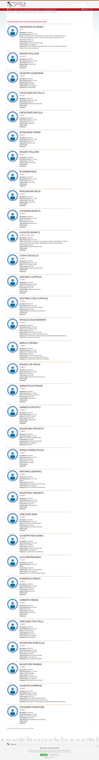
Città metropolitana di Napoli (30, 12)
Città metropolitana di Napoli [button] (32, 9)
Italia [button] (10, 9)
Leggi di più (68, 751)
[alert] (49, 752)
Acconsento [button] (44, 754)
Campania (18, 12)
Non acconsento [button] (54, 754)
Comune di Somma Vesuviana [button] (48, 9)
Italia (13, 12)
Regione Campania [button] (18, 9)
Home (8, 12)
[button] (49, 757)
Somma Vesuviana (43, 12)
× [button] (97, 746)
